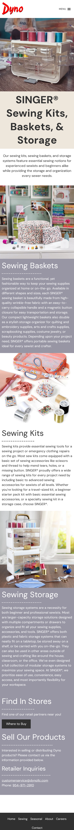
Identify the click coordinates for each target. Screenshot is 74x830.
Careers (61, 819)
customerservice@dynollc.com (25, 780)
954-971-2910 (23, 785)
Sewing (22, 819)
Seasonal (36, 819)
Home (11, 819)
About (49, 819)
